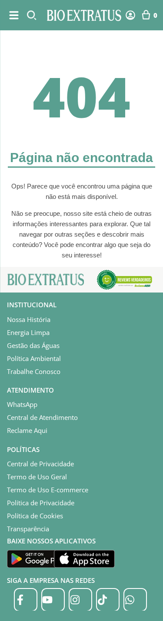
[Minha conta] (130, 15)
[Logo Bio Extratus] (84, 15)
